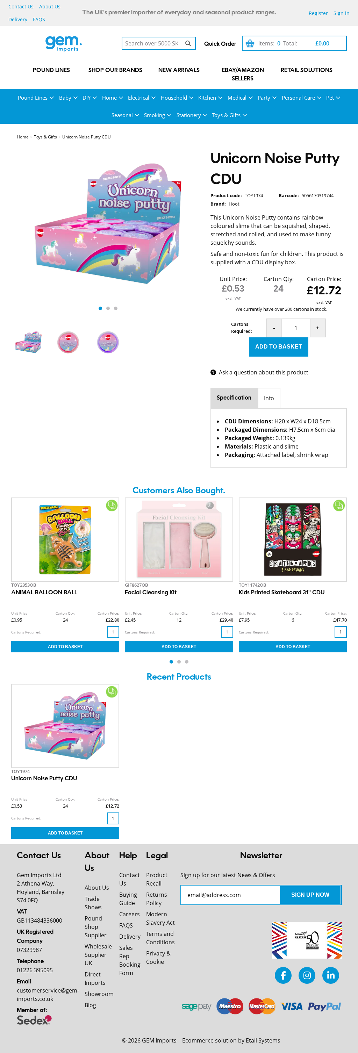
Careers (129, 914)
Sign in (342, 13)
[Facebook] (283, 975)
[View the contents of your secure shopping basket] (250, 43)
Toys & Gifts (226, 115)
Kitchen (207, 97)
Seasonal (122, 115)
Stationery (189, 115)
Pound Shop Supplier (96, 927)
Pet (330, 97)
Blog (90, 1005)
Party (264, 97)
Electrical (138, 97)
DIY (87, 97)
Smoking (154, 115)
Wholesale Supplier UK (98, 955)
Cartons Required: (241, 327)
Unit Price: (233, 279)
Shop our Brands (115, 70)
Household (174, 97)
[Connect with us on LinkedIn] (330, 975)
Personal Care (298, 97)
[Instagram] (307, 975)
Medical (237, 97)
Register (318, 13)
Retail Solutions (306, 70)
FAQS (39, 19)
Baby (65, 97)
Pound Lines (51, 70)
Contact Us (21, 6)
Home (109, 97)
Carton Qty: (279, 279)
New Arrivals (179, 70)
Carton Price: (324, 279)
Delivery (17, 19)
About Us (49, 6)
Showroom (99, 994)
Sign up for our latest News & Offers (227, 875)
